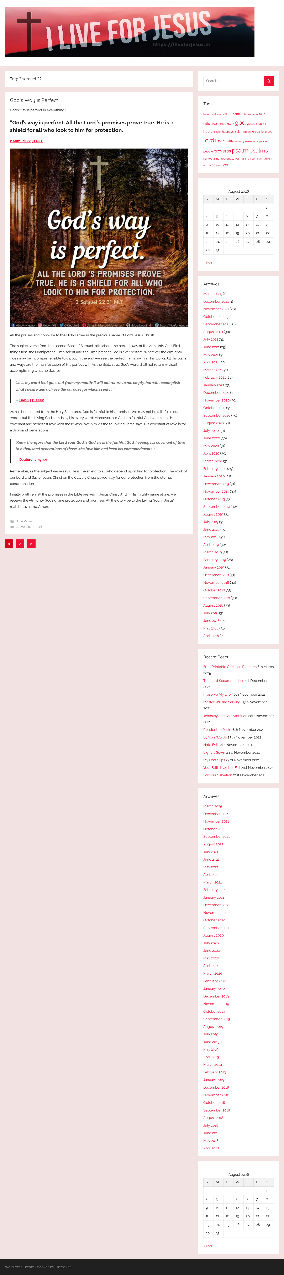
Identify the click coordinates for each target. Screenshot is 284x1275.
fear (215, 123)
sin (249, 158)
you (226, 165)
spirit (260, 158)
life (270, 132)
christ (226, 113)
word (219, 165)
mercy (241, 141)
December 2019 (216, 484)
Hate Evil (210, 745)
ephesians (247, 114)
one (255, 141)
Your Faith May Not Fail (221, 768)
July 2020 (211, 431)
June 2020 (211, 438)
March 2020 (212, 461)
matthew (231, 141)
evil (256, 114)
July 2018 (210, 613)
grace (259, 124)
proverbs (222, 151)
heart (207, 131)
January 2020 (214, 476)
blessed (207, 114)
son (254, 158)
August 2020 (213, 423)
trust (205, 165)
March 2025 (212, 294)
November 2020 (216, 400)
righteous (209, 158)
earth (236, 114)
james (247, 131)
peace (263, 141)
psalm (240, 150)
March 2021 (212, 370)
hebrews (228, 131)
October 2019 (214, 499)
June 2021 (211, 347)
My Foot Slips (214, 760)
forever (222, 123)
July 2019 (210, 522)
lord (208, 140)
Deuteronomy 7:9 (33, 460)
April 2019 (211, 545)
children (216, 114)
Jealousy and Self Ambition (225, 716)
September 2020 (216, 415)
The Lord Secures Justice (223, 681)
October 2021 (214, 317)
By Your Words (215, 737)
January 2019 (213, 567)
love (219, 140)
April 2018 (211, 636)
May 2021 (210, 355)
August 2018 (213, 605)
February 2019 (214, 560)
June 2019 (211, 529)
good (251, 123)
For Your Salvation (217, 775)
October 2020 (214, 408)
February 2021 (214, 377)
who (212, 165)
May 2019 (211, 537)
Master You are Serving (222, 702)
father (207, 123)
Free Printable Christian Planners (230, 667)
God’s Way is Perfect (34, 100)
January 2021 (213, 385)
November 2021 (216, 309)
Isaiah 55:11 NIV (31, 400)
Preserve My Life (217, 694)
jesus (256, 131)
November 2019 (216, 491)
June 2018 (211, 620)
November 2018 (216, 582)
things (268, 158)
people (208, 151)
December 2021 (216, 301)
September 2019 (216, 506)
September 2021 (216, 324)
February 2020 (214, 469)
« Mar (207, 263)
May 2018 (211, 628)
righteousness (225, 158)
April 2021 (211, 362)
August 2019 (213, 514)
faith (262, 114)
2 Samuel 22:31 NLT (26, 141)
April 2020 (211, 453)
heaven (217, 131)
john (264, 131)
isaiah (238, 131)
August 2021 (213, 332)
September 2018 (216, 598)
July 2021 (210, 339)
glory (230, 123)
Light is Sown (214, 752)
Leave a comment (29, 527)
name (248, 141)
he (264, 123)
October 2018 (214, 590)
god (240, 122)
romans (241, 158)
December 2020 (216, 392)
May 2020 (211, 446)
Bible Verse (24, 521)
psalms (258, 150)
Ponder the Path (216, 729)
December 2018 (216, 575)
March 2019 (212, 552)
